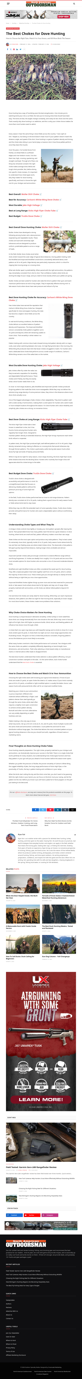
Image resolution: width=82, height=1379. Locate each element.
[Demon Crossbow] (41, 18)
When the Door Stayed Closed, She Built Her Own (22, 897)
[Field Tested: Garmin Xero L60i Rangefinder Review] (41, 1142)
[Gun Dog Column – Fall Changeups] (59, 944)
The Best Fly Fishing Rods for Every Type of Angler (23, 1286)
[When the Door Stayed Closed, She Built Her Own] (23, 883)
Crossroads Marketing (54, 1367)
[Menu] (8, 3)
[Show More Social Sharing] (24, 49)
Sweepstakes (10, 1300)
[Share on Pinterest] (13, 49)
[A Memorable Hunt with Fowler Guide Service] (23, 914)
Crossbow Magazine (42, 1374)
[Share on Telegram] (20, 49)
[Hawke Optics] (41, 1230)
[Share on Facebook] (7, 49)
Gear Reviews (10, 1164)
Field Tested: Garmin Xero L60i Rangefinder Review (31, 1167)
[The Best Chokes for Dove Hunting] (41, 99)
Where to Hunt (11, 1340)
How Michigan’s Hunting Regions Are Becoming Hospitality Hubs (40, 1196)
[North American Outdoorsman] (41, 3)
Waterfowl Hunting (13, 28)
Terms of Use (10, 1351)
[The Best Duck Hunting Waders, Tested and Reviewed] (59, 914)
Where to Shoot (11, 1344)
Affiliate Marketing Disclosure (16, 1355)
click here (53, 795)
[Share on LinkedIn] (17, 49)
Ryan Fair (15, 44)
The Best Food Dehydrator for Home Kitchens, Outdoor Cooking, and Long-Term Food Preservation (24, 823)
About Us (9, 1315)
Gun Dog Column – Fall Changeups (56, 957)
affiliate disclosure (21, 792)
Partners (9, 1307)
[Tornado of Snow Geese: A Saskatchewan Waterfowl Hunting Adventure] (59, 883)
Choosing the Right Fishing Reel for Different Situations (37, 1188)
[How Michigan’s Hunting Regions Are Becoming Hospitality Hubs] (11, 1198)
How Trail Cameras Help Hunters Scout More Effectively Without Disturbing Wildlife (47, 1178)
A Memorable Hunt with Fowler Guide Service (21, 927)
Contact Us (9, 1318)
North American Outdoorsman (22, 1371)
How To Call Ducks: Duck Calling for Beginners (20, 958)
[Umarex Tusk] (41, 1111)
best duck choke (28, 662)
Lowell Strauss (22, 1170)
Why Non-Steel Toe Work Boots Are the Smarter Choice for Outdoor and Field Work (58, 823)
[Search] (74, 3)
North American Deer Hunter (43, 1371)
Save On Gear (10, 1337)
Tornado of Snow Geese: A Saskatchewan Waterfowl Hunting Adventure (58, 897)
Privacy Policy (10, 1348)
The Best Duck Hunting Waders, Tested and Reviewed (57, 927)
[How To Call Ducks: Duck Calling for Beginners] (23, 944)
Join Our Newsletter (12, 1333)
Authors (8, 1304)
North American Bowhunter (62, 1371)
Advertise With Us (12, 1311)
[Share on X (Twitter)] (10, 49)
